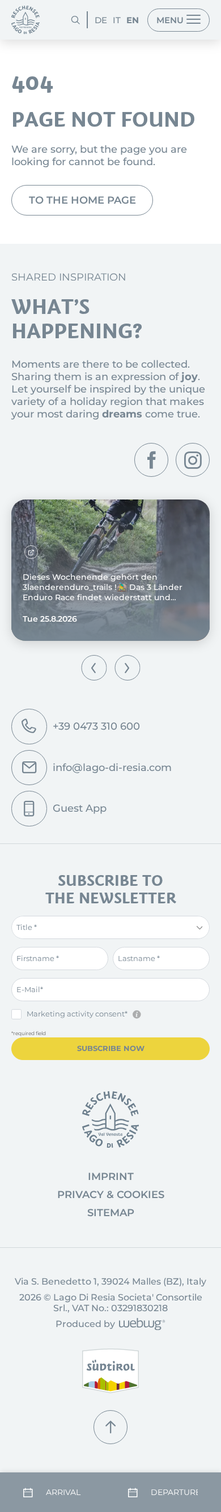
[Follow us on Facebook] (151, 460)
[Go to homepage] (110, 1119)
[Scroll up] (111, 1427)
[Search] (75, 19)
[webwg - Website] (140, 1325)
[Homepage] (25, 20)
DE (101, 20)
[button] (94, 667)
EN (132, 20)
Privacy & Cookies (110, 1194)
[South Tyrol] (110, 1371)
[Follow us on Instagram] (193, 460)
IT (117, 20)
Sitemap (110, 1213)
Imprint (111, 1176)
